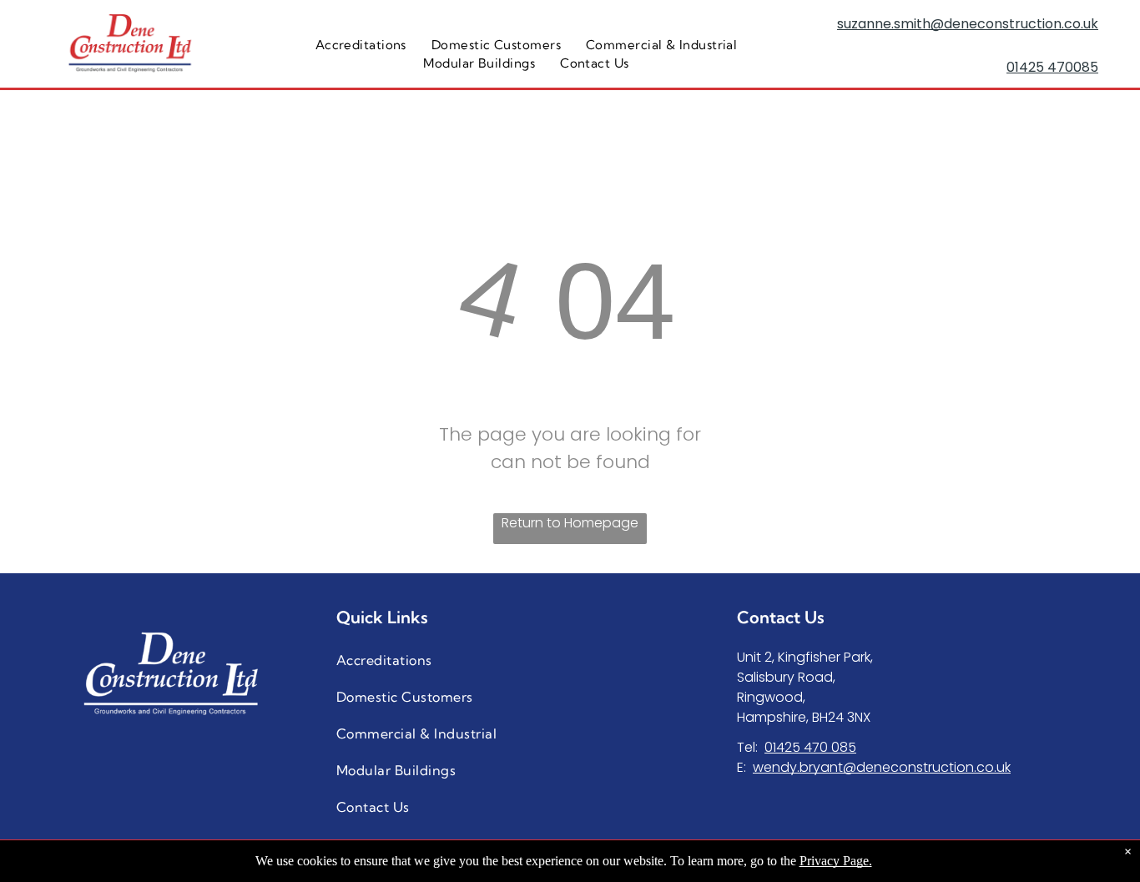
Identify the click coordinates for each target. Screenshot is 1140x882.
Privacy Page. (836, 861)
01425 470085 (1052, 67)
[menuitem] (361, 45)
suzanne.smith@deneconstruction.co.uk (967, 23)
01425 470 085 (810, 747)
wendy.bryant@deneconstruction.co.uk (882, 767)
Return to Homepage (570, 522)
